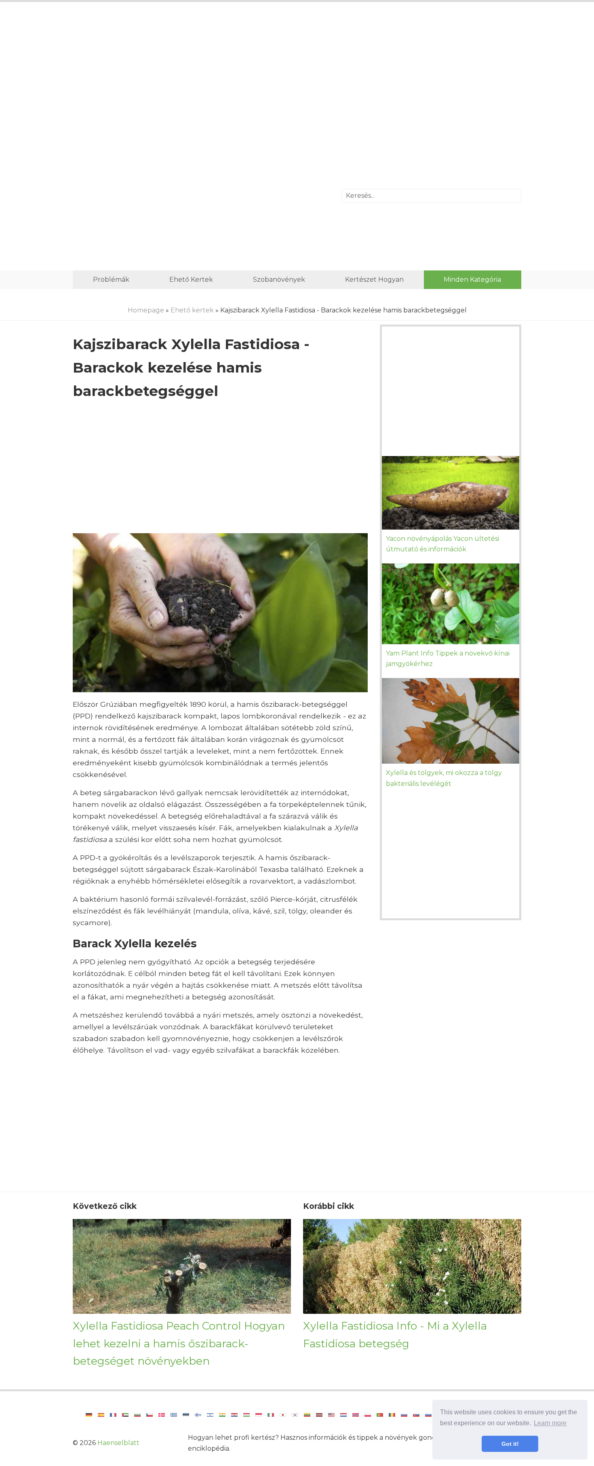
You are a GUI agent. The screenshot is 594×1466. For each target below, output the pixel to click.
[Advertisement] (297, 74)
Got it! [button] (510, 1444)
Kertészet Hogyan (374, 279)
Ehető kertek (191, 279)
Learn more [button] (550, 1423)
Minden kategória (472, 279)
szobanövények (279, 279)
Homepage (146, 310)
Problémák (111, 279)
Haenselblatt (118, 1443)
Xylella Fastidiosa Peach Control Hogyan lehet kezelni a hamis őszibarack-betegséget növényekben (179, 1343)
